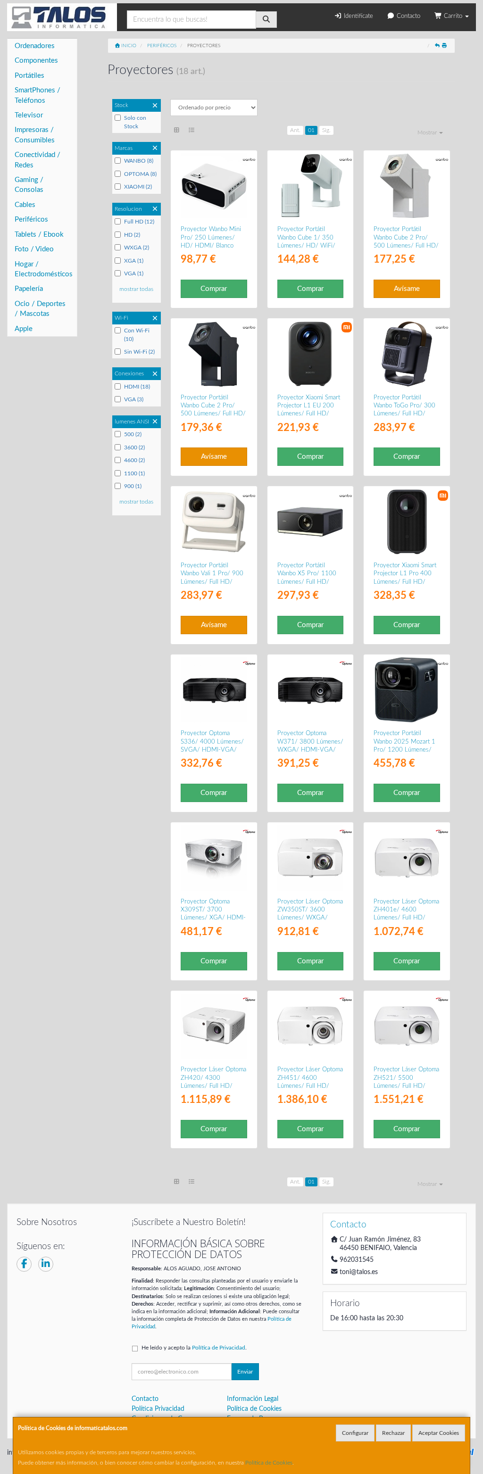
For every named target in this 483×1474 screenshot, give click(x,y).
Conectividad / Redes (37, 159)
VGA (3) (133, 399)
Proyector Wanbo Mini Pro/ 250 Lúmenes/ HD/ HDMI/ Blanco (211, 237)
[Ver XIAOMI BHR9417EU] (310, 354)
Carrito (453, 16)
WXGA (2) (136, 247)
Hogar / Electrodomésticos (44, 269)
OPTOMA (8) (140, 174)
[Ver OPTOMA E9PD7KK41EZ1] (310, 858)
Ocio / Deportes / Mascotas (40, 308)
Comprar (213, 288)
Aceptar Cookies (438, 1433)
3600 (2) (134, 447)
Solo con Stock (135, 122)
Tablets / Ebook (39, 234)
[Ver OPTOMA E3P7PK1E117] (406, 858)
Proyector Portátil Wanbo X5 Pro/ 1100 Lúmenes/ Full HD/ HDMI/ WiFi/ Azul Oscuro (306, 581)
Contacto (407, 16)
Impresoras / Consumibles (35, 134)
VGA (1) (133, 273)
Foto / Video (34, 249)
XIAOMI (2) (138, 187)
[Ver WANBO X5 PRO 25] (310, 522)
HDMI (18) (137, 386)
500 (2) (133, 434)
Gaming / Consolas (29, 184)
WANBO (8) (138, 161)
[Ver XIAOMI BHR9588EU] (406, 522)
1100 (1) (134, 473)
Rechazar (393, 1433)
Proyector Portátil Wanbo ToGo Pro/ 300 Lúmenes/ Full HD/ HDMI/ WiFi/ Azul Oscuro (404, 413)
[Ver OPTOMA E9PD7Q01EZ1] (213, 858)
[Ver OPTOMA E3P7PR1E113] (406, 1026)
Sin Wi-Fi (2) (139, 352)
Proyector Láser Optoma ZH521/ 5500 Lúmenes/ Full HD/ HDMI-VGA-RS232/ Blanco (406, 1085)
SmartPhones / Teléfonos (37, 95)
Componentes (36, 60)
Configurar (355, 1433)
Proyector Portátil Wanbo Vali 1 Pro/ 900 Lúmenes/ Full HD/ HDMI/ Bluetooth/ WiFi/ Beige (212, 581)
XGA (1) (133, 261)
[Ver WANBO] (213, 186)
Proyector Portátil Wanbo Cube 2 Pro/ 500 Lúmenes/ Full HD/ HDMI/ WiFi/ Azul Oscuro (213, 413)
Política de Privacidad (218, 1347)
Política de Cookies (268, 1463)
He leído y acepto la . (194, 1347)
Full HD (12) (139, 221)
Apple (24, 328)
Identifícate (357, 16)
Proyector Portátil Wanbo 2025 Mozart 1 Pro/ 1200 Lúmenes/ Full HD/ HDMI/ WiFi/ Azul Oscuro (404, 749)
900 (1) (133, 486)
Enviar (245, 1372)
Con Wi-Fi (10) (137, 334)
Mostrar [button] (427, 132)
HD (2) (132, 235)
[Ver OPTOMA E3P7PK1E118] (310, 1026)
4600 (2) (134, 460)
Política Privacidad (158, 1409)
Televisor (29, 115)
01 (311, 130)
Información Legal (252, 1399)
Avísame (407, 288)
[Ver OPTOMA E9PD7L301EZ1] (213, 1026)
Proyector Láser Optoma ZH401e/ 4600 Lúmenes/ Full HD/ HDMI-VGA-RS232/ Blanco (406, 917)
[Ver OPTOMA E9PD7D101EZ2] (213, 690)
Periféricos (31, 219)
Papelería (29, 288)
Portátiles (29, 75)
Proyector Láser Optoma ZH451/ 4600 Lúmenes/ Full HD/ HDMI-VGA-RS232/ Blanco (310, 1085)
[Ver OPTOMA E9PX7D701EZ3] (310, 690)
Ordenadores (35, 46)
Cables (25, 204)
